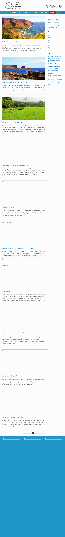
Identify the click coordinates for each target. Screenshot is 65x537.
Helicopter (58, 64)
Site (55, 75)
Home (7, 12)
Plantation (50, 73)
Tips (54, 79)
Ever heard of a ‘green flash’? (53, 22)
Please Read (52, 12)
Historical (56, 66)
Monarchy (61, 68)
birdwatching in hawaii (54, 58)
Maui (49, 42)
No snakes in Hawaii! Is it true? (12, 417)
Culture (60, 58)
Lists (49, 40)
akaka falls (50, 56)
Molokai (49, 44)
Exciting (55, 60)
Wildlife (50, 84)
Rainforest (55, 73)
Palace (49, 72)
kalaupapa (51, 68)
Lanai (49, 39)
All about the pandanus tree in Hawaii (14, 333)
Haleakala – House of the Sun (12, 376)
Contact (36, 12)
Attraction (54, 56)
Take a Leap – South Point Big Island (55, 25)
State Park (50, 77)
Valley (51, 81)
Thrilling (51, 79)
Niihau (49, 45)
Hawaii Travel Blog (28, 12)
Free (49, 61)
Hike (50, 66)
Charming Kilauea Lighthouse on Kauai (15, 166)
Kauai (49, 37)
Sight (52, 75)
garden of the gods (54, 61)
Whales (60, 83)
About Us (20, 12)
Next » (44, 433)
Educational (50, 60)
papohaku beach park (54, 72)
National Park (57, 70)
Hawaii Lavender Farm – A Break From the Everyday (20, 248)
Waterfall (56, 83)
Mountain (51, 70)
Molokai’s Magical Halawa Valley (13, 42)
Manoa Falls (6, 291)
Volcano (54, 81)
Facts (58, 60)
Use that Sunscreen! (9, 207)
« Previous (25, 433)
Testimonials (13, 12)
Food (60, 60)
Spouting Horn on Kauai (52, 27)
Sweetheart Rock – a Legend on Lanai (15, 82)
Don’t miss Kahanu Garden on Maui (14, 122)
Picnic (59, 72)
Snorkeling (58, 75)
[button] (63, 12)
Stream (54, 77)
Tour (57, 79)
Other (49, 49)
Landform (55, 68)
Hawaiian (51, 64)
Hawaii (49, 35)
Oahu (49, 47)
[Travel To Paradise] (12, 5)
